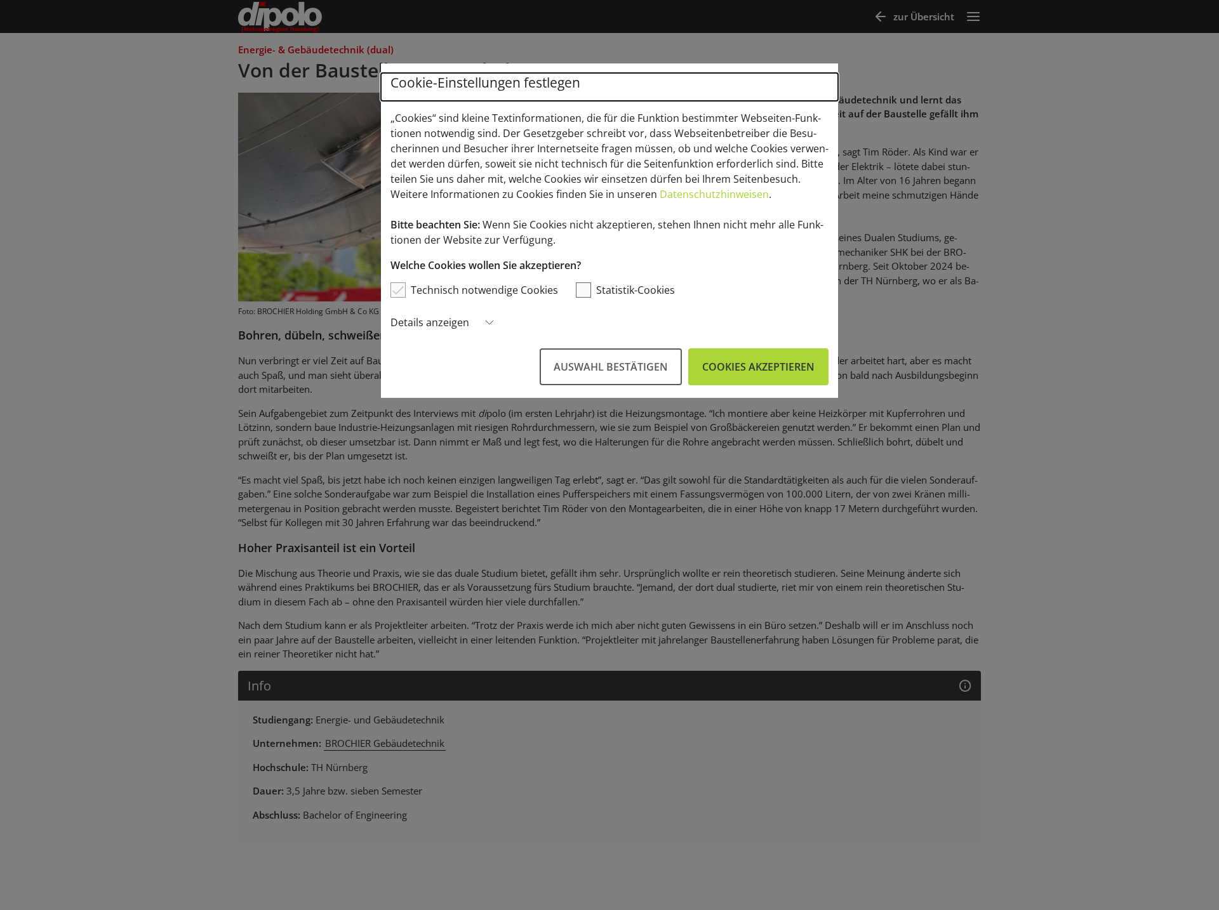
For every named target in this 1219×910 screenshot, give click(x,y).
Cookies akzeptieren (758, 367)
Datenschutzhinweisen (714, 194)
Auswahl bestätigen (611, 367)
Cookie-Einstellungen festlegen (485, 82)
